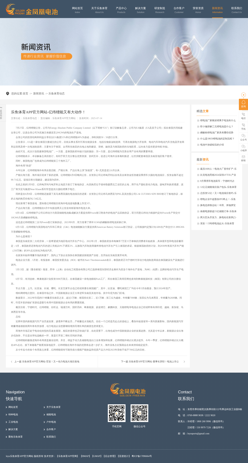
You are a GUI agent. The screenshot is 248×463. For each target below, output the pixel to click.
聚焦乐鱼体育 (15, 437)
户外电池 (51, 422)
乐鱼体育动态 (56, 93)
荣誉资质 (198, 10)
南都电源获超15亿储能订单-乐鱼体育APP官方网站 (218, 212)
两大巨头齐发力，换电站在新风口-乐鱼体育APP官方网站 (218, 218)
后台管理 (109, 456)
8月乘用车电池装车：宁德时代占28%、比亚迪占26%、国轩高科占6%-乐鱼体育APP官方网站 (217, 182)
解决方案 (140, 10)
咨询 (243, 106)
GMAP (96, 456)
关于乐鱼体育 (99, 10)
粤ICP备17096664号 (142, 456)
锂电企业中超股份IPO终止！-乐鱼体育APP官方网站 (218, 200)
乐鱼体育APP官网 (67, 456)
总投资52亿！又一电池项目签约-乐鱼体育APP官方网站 (218, 194)
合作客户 (179, 10)
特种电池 (13, 414)
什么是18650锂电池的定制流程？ (217, 138)
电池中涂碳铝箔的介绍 (212, 144)
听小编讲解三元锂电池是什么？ (216, 126)
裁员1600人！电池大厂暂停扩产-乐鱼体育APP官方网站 (218, 170)
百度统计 (124, 456)
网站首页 (77, 10)
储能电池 (51, 414)
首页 (25, 93)
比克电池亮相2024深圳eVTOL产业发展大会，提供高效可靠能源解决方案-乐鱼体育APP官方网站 (218, 176)
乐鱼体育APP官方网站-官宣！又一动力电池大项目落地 (50, 361)
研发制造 (159, 10)
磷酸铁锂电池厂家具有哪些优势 (216, 132)
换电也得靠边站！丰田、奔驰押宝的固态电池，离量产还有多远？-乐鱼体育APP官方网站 (218, 206)
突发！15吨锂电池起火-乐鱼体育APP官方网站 (217, 224)
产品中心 (121, 10)
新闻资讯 (217, 10)
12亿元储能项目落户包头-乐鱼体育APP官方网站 (218, 188)
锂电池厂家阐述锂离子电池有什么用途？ (218, 121)
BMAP (85, 456)
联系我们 (236, 10)
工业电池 (13, 422)
